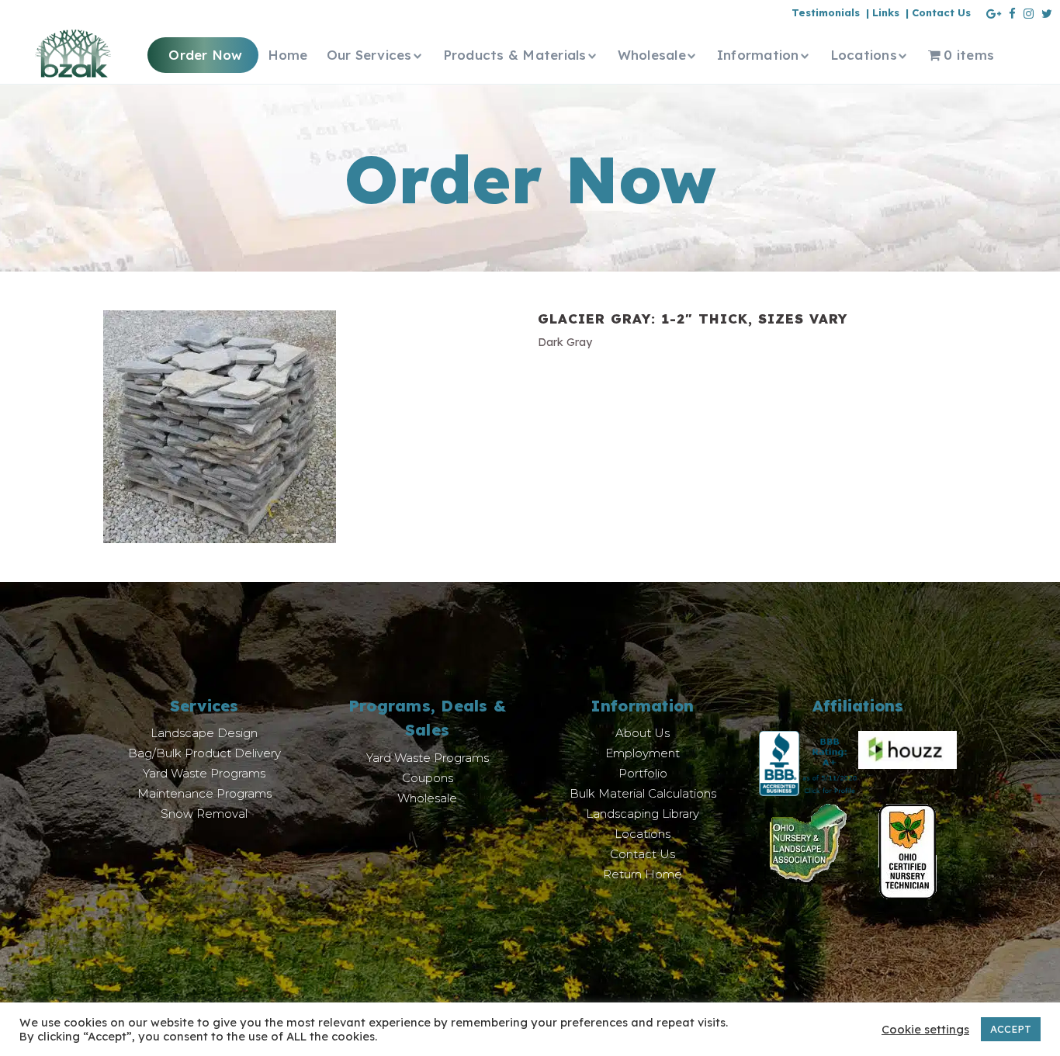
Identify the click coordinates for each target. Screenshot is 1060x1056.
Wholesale (427, 798)
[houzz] (908, 749)
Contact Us (642, 854)
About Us (642, 732)
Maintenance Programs (204, 793)
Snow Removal (204, 813)
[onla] (808, 841)
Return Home (642, 874)
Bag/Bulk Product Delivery (204, 753)
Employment (642, 753)
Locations (642, 833)
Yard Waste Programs (204, 773)
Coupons (427, 777)
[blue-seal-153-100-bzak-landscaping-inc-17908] (808, 762)
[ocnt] (907, 850)
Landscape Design (204, 732)
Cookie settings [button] (925, 1030)
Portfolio (642, 773)
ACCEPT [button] (1010, 1029)
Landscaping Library (642, 813)
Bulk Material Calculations (643, 793)
